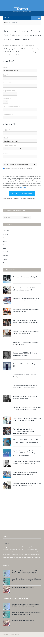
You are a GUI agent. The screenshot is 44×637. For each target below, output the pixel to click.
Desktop (5, 241)
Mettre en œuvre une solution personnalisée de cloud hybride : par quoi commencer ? (27, 419)
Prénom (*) (7, 83)
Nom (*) (5, 75)
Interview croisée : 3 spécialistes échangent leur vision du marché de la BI (26, 580)
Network (5, 255)
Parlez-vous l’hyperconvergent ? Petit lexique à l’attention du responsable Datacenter (27, 408)
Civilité (5, 67)
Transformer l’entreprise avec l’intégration (25, 277)
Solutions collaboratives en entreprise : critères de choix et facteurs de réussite (27, 484)
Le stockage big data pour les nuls (23, 587)
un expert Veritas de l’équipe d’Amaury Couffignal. (24, 376)
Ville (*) (5, 153)
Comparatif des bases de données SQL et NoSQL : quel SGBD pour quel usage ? (25, 572)
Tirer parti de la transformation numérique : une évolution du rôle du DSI (26, 332)
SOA (4, 262)
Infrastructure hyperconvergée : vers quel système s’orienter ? (25, 343)
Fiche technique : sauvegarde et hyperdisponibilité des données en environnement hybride (23, 431)
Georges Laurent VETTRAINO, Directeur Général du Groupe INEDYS (25, 354)
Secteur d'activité (9, 146)
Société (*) (6, 130)
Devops (5, 245)
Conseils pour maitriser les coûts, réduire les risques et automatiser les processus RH (26, 300)
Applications (6, 231)
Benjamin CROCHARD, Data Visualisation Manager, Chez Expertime (25, 397)
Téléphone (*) (8, 114)
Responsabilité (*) (9, 91)
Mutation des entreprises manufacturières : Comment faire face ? (26, 311)
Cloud (4, 238)
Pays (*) (5, 161)
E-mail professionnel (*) (11, 107)
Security (5, 259)
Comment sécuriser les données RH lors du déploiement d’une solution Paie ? (26, 289)
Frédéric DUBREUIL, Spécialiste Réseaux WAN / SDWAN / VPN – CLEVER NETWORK (27, 463)
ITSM (4, 248)
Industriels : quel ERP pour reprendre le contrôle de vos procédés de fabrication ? (25, 321)
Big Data (5, 234)
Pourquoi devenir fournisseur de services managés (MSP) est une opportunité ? (25, 387)
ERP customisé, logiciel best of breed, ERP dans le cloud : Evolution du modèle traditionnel (27, 441)
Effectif (5, 138)
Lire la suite (23, 187)
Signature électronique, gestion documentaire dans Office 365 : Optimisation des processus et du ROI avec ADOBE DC (26, 453)
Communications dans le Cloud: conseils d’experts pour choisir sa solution (25, 473)
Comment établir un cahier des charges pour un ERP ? (27, 365)
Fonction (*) (7, 99)
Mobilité (5, 252)
